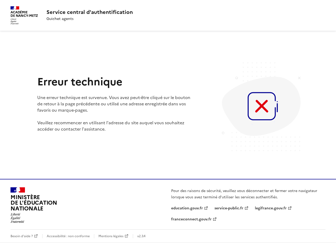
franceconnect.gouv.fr (191, 219)
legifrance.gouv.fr (271, 208)
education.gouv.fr (187, 208)
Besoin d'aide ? (21, 236)
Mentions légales (110, 236)
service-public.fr (228, 208)
